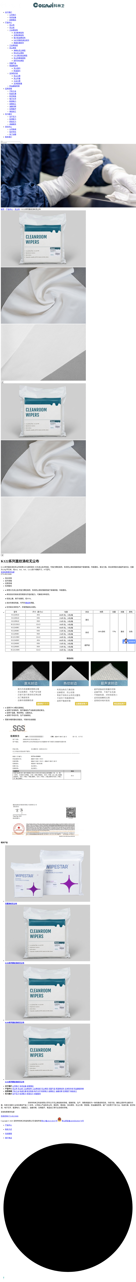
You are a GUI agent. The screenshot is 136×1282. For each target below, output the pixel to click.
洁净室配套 (18, 83)
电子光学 (12, 99)
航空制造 (12, 96)
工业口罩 (17, 81)
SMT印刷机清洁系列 (21, 40)
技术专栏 (12, 132)
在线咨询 (4, 1116)
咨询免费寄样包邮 (7, 572)
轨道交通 (12, 94)
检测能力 (12, 119)
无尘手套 (17, 78)
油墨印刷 (12, 106)
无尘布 (11, 25)
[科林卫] (33, 8)
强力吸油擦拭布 (20, 38)
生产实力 (12, 116)
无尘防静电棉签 (20, 58)
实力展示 (8, 114)
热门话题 (12, 134)
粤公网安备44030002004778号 (73, 1121)
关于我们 (8, 12)
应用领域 (8, 89)
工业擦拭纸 (13, 45)
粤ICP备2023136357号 (49, 1121)
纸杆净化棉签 (19, 61)
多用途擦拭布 (19, 35)
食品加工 (12, 111)
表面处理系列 (19, 43)
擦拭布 (27, 603)
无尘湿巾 (17, 68)
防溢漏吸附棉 (14, 86)
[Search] (2, 141)
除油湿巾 (17, 71)
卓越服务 (12, 124)
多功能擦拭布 (19, 33)
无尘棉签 (12, 48)
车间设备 (12, 17)
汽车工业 (12, 91)
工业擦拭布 (13, 30)
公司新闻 (12, 129)
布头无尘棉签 (19, 53)
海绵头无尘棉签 (20, 50)
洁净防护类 (13, 73)
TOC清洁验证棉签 (20, 55)
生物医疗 (12, 109)
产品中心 (8, 22)
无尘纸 (11, 27)
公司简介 (12, 15)
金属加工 (12, 104)
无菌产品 (12, 63)
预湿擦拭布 (13, 66)
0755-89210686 (13, 1116)
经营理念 (12, 20)
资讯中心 (8, 127)
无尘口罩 (17, 76)
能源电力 (12, 101)
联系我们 (8, 137)
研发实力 (12, 122)
